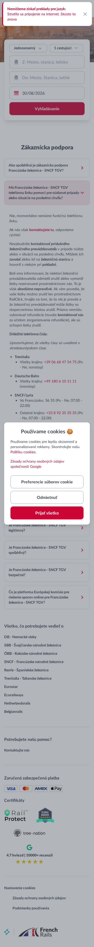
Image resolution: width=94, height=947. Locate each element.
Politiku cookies (23, 452)
